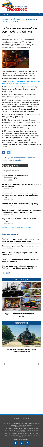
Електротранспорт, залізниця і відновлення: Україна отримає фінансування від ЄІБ (19, 267)
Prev (4, 364)
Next (38, 364)
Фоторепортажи (21, 323)
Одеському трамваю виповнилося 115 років (21, 315)
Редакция (26, 419)
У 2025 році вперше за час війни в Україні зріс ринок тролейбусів (20, 260)
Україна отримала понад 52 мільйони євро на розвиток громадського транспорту (20, 240)
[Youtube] (27, 443)
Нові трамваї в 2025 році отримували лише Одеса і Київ (19, 253)
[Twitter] (21, 443)
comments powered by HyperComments (16, 227)
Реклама (17, 419)
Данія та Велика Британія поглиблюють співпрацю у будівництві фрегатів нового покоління (21, 211)
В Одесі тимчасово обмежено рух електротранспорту (15, 177)
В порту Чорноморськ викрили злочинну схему (20, 204)
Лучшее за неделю (21, 280)
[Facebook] (15, 443)
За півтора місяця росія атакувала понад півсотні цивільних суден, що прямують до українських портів (21, 195)
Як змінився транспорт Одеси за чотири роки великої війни (20, 247)
